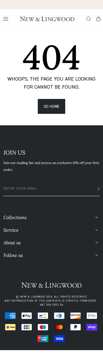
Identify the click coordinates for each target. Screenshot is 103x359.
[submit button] (97, 189)
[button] (89, 19)
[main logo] (47, 19)
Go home (52, 106)
